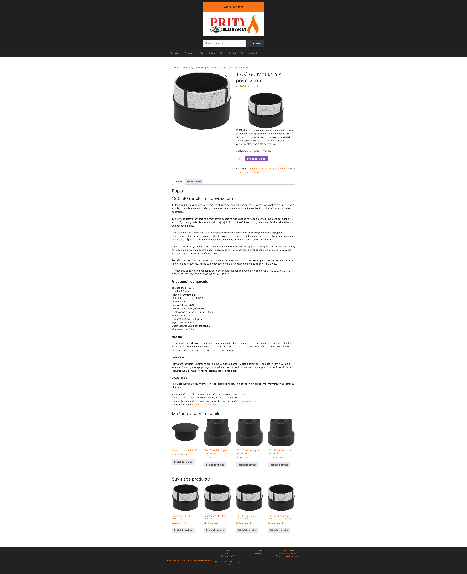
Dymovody (186, 67)
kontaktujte (244, 394)
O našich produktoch (183, 397)
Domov (175, 67)
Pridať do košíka (256, 158)
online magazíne (249, 401)
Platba (212, 53)
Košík (202, 53)
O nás (222, 53)
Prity (227, 553)
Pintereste (211, 404)
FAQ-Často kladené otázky (257, 550)
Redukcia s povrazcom (205, 67)
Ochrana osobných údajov (287, 556)
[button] (226, 76)
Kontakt (232, 53)
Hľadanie (233, 38)
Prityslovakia (174, 53)
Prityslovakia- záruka (287, 553)
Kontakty (257, 553)
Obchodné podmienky (287, 550)
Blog (242, 53)
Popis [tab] (179, 181)
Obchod (188, 53)
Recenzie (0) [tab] (194, 181)
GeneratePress (204, 560)
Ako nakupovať (227, 556)
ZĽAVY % (253, 53)
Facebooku (197, 404)
